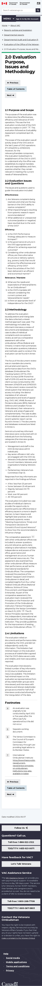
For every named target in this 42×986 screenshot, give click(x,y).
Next (9, 95)
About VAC (15, 25)
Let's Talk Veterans (21, 864)
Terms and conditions (17, 966)
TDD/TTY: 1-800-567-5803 (21, 908)
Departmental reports (14, 35)
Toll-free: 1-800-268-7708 (21, 901)
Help (5, 954)
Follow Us (24, 829)
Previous (14, 83)
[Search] (38, 10)
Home (4, 25)
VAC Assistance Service (15, 878)
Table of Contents (16, 89)
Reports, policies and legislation (18, 30)
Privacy (10, 970)
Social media (13, 958)
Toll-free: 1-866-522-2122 (21, 842)
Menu (7, 18)
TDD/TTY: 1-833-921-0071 (21, 848)
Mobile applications (16, 962)
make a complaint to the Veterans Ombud (18, 938)
